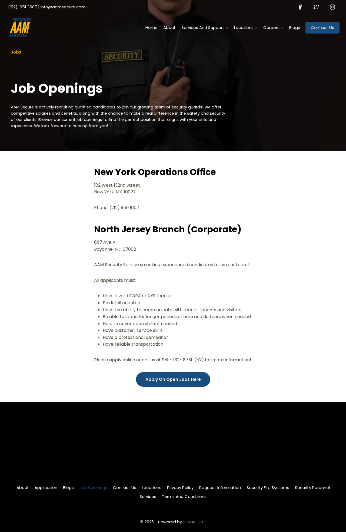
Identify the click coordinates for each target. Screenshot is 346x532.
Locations (151, 487)
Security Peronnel (312, 487)
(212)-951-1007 (22, 7)
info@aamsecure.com (63, 7)
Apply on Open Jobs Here (173, 379)
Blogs (294, 27)
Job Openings (93, 487)
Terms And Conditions (184, 496)
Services (147, 496)
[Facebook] (300, 7)
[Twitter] (316, 7)
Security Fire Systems (268, 487)
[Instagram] (332, 7)
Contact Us (322, 27)
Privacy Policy (180, 487)
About (169, 27)
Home (151, 27)
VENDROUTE (194, 522)
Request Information (220, 487)
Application (46, 487)
